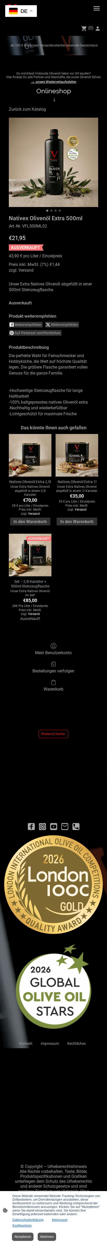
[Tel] (75, 826)
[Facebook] (31, 826)
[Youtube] (53, 826)
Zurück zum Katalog (27, 109)
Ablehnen (47, 1237)
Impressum (60, 1220)
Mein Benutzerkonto (53, 652)
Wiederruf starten (53, 734)
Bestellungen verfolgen (53, 671)
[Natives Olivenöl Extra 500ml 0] (53, 162)
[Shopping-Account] (98, 28)
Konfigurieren (22, 1225)
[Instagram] (42, 826)
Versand (26, 270)
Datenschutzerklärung (28, 1220)
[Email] (64, 826)
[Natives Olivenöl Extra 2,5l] (30, 455)
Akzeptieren (22, 1237)
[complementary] (21, 11)
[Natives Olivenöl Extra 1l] (77, 455)
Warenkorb (53, 689)
